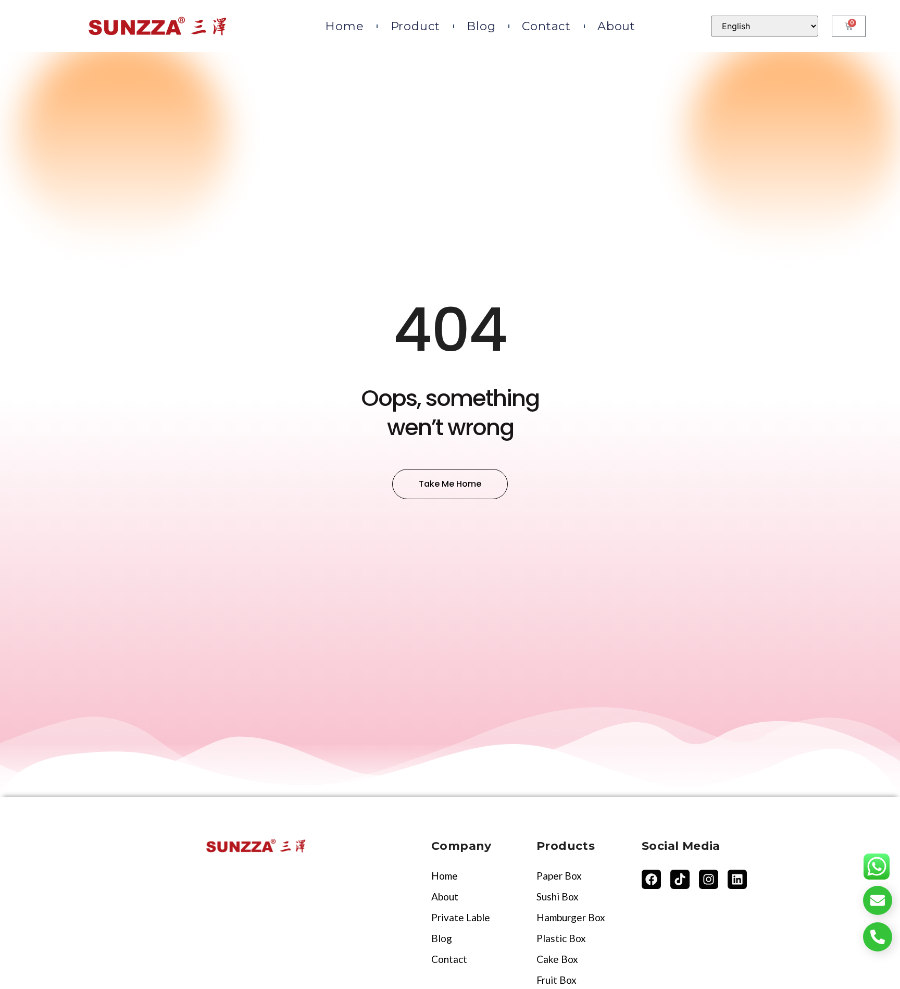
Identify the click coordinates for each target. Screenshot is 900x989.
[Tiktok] (680, 879)
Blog (481, 26)
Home (344, 26)
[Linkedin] (737, 879)
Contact (546, 26)
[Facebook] (651, 879)
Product (416, 26)
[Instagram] (708, 879)
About (616, 26)
